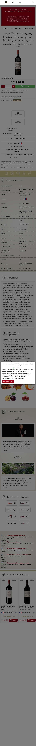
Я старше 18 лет (8, 381)
